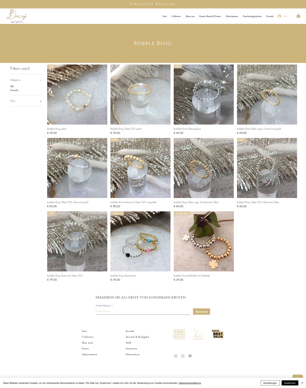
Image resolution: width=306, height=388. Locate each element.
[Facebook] (190, 356)
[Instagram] (176, 356)
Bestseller (14, 90)
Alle (12, 86)
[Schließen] (302, 382)
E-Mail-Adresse (103, 306)
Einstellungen (270, 382)
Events (85, 348)
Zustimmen (290, 382)
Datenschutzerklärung (190, 382)
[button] (298, 15)
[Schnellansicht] (140, 95)
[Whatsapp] (183, 356)
